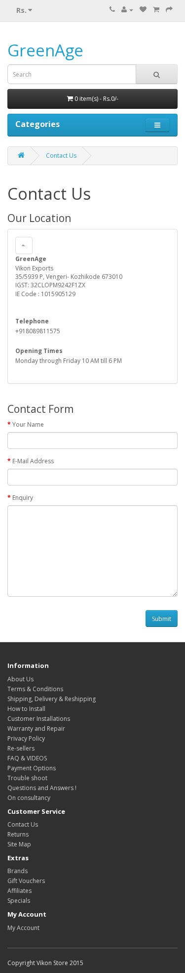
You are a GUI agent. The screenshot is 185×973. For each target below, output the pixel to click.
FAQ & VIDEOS (27, 758)
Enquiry (22, 497)
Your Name (28, 424)
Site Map (19, 844)
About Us (20, 679)
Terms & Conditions (35, 689)
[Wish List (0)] (143, 9)
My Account (23, 928)
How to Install (26, 709)
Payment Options (31, 768)
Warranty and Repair (36, 728)
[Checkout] (169, 9)
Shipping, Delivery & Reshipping (51, 699)
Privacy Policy (26, 738)
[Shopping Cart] (156, 9)
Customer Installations (38, 718)
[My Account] (127, 9)
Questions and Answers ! (41, 788)
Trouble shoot (27, 778)
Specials (18, 900)
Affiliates (19, 890)
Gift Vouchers (26, 881)
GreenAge (45, 50)
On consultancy (28, 798)
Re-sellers (21, 748)
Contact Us (61, 155)
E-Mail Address (33, 461)
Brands (17, 871)
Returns (18, 834)
